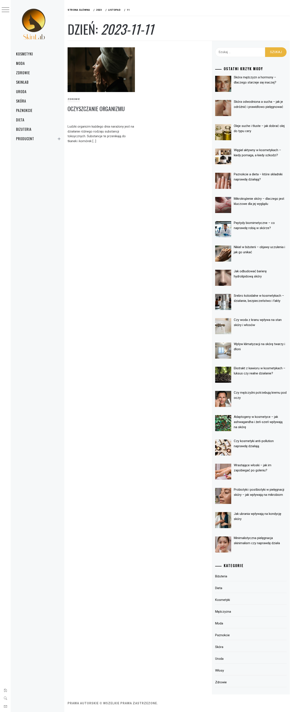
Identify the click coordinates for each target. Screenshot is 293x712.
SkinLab (22, 82)
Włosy (219, 670)
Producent (25, 138)
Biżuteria (24, 129)
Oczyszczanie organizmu (96, 108)
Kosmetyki (24, 54)
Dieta (20, 119)
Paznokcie (24, 110)
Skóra (21, 101)
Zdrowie (23, 72)
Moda (20, 63)
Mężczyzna (223, 612)
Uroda (21, 91)
